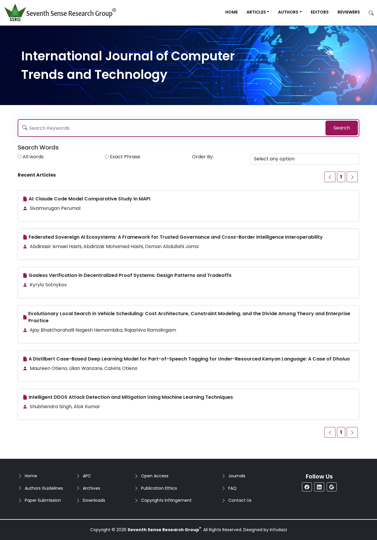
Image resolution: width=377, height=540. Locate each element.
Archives (91, 488)
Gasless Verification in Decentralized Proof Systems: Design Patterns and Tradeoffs (130, 275)
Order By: (203, 156)
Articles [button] (256, 12)
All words (33, 156)
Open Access (154, 476)
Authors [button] (288, 12)
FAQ (232, 488)
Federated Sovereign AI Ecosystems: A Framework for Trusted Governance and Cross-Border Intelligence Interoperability (176, 237)
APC (87, 476)
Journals (236, 476)
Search (341, 127)
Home (231, 12)
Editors (320, 12)
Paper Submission (43, 500)
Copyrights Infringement (166, 500)
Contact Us (240, 500)
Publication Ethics (159, 488)
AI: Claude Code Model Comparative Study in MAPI (89, 198)
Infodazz (278, 530)
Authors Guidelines (44, 488)
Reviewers (349, 12)
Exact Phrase (125, 156)
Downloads (94, 500)
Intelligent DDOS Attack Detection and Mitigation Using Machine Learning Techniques (131, 397)
